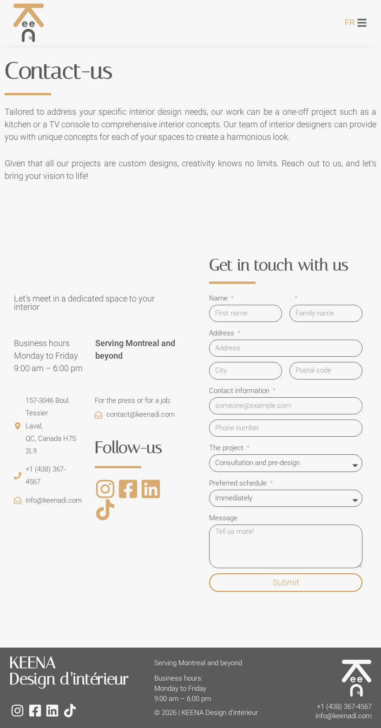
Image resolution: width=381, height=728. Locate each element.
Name (219, 298)
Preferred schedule (239, 483)
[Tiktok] (105, 509)
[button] (362, 22)
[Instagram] (105, 489)
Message (223, 518)
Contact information (240, 391)
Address (222, 333)
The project (227, 448)
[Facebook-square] (128, 489)
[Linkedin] (150, 489)
